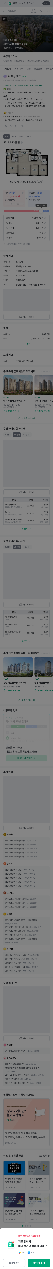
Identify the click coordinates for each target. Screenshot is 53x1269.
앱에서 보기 (39, 1262)
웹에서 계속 (14, 1263)
